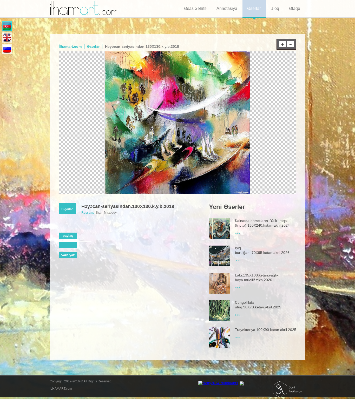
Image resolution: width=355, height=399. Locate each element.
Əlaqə (294, 8)
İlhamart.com (70, 46)
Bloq (275, 8)
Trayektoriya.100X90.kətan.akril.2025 (265, 330)
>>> (237, 233)
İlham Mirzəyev (106, 212)
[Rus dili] (7, 49)
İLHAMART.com (61, 388)
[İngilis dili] (7, 37)
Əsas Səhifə (195, 8)
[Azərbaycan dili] (7, 26)
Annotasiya (226, 8)
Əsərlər (254, 8)
